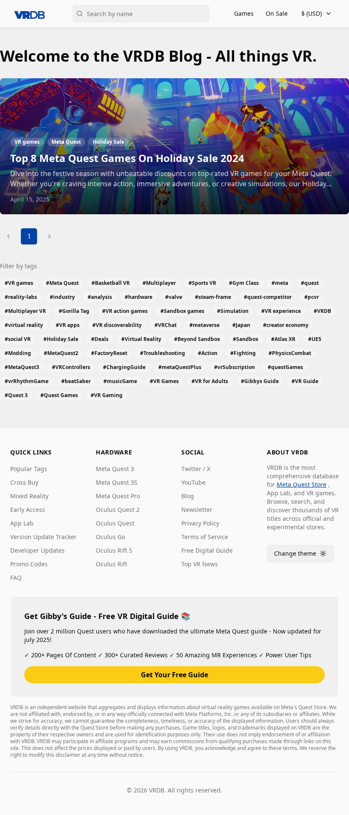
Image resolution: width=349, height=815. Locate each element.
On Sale (277, 13)
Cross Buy (24, 482)
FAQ (16, 578)
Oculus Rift (111, 564)
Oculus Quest (115, 523)
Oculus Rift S (114, 550)
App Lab (22, 523)
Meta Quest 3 (115, 469)
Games (244, 13)
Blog (187, 496)
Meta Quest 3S (116, 482)
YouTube (193, 482)
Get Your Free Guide (174, 674)
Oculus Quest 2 (118, 509)
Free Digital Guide (207, 550)
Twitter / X (195, 469)
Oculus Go (110, 537)
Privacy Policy (200, 523)
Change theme (304, 555)
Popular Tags (28, 469)
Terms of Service (204, 537)
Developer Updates (37, 550)
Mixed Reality (29, 496)
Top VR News (199, 564)
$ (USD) (311, 13)
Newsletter (196, 509)
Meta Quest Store (301, 484)
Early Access (27, 509)
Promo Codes (29, 564)
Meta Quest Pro (118, 496)
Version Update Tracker (43, 537)
